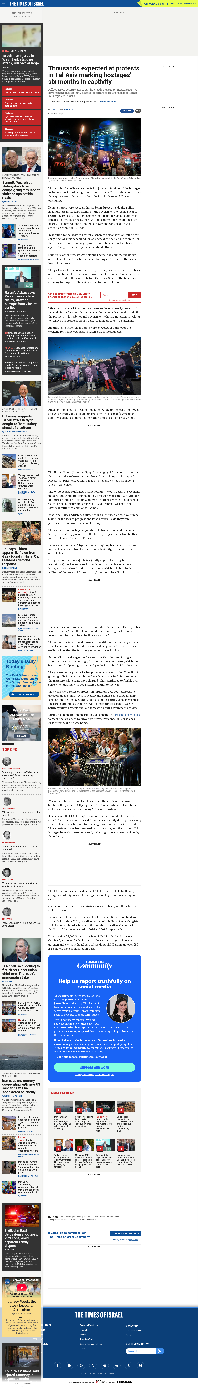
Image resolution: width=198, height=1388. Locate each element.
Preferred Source (108, 102)
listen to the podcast (26, 694)
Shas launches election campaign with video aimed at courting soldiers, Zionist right (21, 336)
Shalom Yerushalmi (12, 357)
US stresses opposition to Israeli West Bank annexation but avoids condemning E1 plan (125, 1124)
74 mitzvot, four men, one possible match (21, 813)
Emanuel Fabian (21, 432)
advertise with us (87, 1339)
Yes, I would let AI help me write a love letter (21, 924)
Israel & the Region (67, 1217)
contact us (84, 1348)
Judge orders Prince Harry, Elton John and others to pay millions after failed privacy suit (126, 1160)
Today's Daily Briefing (21, 664)
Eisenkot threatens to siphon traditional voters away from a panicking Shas (22, 351)
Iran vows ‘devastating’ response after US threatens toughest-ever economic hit (28, 1187)
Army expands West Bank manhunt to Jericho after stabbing (21, 133)
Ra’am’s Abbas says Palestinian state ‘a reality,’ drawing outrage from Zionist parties (104, 1161)
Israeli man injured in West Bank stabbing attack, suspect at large (20, 59)
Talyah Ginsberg (8, 808)
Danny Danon (7, 879)
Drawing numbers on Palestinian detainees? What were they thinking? (20, 775)
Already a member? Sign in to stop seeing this (94, 1074)
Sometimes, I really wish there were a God (19, 848)
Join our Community (155, 3)
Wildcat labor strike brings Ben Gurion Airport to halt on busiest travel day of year (29, 1025)
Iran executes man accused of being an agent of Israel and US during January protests (29, 1122)
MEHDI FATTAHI (25, 1154)
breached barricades (127, 715)
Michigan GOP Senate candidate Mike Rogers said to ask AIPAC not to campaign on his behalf (84, 1161)
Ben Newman (7, 919)
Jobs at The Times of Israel (91, 1344)
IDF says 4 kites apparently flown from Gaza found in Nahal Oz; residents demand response (20, 556)
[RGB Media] (101, 1381)
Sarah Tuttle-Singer (22, 1314)
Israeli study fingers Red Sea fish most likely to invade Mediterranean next (104, 1124)
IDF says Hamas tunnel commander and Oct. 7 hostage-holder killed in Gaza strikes (29, 620)
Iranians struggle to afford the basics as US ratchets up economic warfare (28, 1145)
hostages (81, 1217)
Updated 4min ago (19, 51)
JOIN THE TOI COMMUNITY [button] (125, 1233)
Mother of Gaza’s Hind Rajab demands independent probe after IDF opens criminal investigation (29, 641)
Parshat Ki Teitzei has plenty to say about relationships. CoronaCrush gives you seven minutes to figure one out (21, 822)
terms (131, 300)
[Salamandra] (124, 1382)
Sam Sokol (35, 259)
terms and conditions (89, 1325)
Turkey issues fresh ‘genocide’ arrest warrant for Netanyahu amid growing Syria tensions (62, 1161)
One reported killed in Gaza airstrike (22, 92)
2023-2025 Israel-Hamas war (84, 1220)
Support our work (94, 1067)
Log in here (133, 1239)
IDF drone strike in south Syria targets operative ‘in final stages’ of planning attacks (28, 460)
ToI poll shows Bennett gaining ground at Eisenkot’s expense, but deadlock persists (29, 250)
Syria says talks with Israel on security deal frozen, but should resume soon (20, 119)
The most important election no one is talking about (20, 885)
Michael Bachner (11, 202)
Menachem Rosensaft (11, 768)
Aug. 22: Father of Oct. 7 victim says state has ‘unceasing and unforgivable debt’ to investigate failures (29, 599)
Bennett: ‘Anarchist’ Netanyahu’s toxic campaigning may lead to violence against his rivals (21, 190)
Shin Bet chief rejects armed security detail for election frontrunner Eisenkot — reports (29, 230)
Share (128, 111)
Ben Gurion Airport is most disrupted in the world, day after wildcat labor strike (29, 1006)
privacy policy (85, 1330)
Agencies (68, 110)
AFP (21, 514)
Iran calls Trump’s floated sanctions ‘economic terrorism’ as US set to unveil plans (29, 1167)
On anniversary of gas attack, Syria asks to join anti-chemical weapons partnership (28, 504)
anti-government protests (60, 1220)
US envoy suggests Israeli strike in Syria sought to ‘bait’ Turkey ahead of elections (84, 1121)
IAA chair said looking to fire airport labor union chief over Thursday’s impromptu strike (21, 971)
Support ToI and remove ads (183, 3)
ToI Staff (55, 110)
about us (84, 1335)
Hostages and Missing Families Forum (103, 1217)
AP (21, 650)
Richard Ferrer (8, 842)
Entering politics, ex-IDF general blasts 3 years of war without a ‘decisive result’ (22, 365)
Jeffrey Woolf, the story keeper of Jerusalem (22, 1305)
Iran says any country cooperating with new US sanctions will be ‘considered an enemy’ (63, 1123)
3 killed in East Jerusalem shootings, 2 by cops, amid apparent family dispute (21, 1238)
